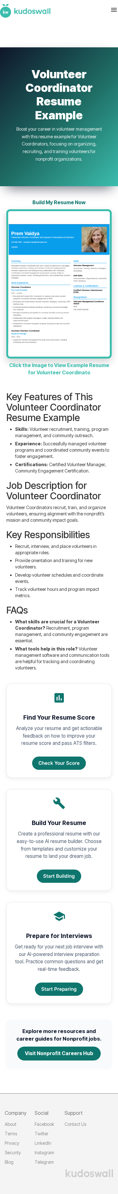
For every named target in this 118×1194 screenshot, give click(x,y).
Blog (9, 1162)
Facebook (44, 1124)
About (10, 1124)
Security (13, 1152)
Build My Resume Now (59, 202)
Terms (11, 1133)
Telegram (44, 1162)
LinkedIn (43, 1143)
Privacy (12, 1143)
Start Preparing (59, 989)
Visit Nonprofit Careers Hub (59, 1053)
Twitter (41, 1133)
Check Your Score (59, 763)
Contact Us (75, 1124)
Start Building (59, 876)
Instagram (44, 1152)
